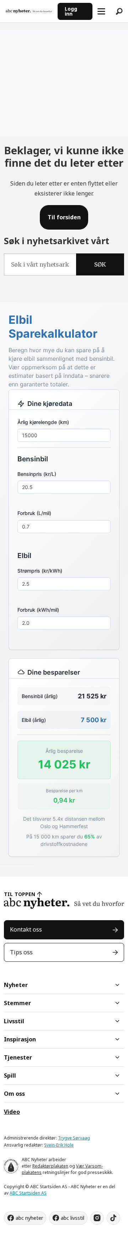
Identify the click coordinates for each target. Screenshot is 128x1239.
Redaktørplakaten (50, 1166)
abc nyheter (29, 1217)
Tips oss (21, 952)
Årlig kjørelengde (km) (43, 422)
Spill (10, 1075)
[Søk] (119, 11)
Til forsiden (64, 217)
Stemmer (17, 1003)
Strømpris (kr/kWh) (39, 571)
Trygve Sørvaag (74, 1138)
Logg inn (71, 11)
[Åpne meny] (101, 11)
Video (12, 1112)
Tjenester (18, 1057)
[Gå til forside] (29, 11)
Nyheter (16, 985)
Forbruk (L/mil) (34, 513)
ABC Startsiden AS (28, 1193)
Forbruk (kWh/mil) (38, 610)
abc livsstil (72, 1217)
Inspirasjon (20, 1039)
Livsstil (14, 1021)
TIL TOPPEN (19, 894)
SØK (100, 264)
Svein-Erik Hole (59, 1145)
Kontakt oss (26, 929)
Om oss (14, 1094)
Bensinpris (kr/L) (36, 474)
